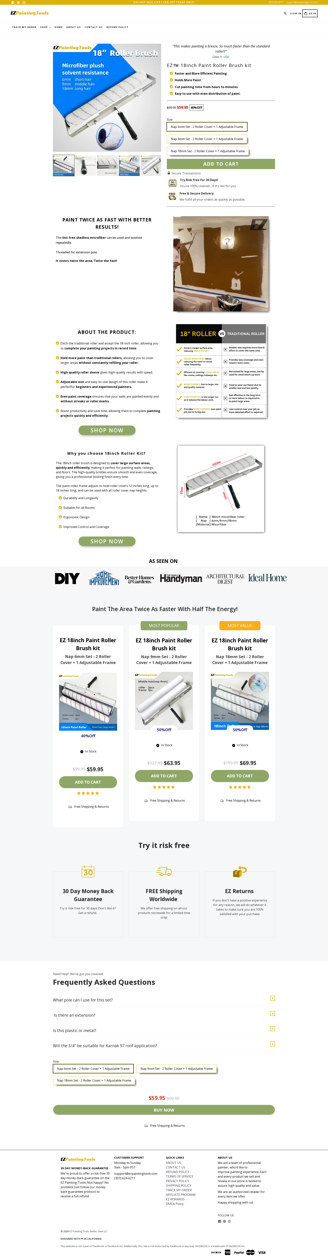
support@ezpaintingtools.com (302, 2)
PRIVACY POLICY (177, 1181)
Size (170, 120)
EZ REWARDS (175, 1199)
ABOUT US (73, 27)
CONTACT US (94, 27)
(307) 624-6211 (275, 2)
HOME (58, 27)
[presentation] (49, 165)
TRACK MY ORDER (24, 27)
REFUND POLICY (117, 27)
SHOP (44, 27)
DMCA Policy (175, 1204)
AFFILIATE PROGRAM (181, 1195)
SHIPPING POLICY (178, 1185)
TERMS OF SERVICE (179, 1176)
